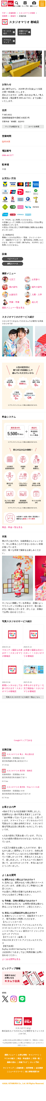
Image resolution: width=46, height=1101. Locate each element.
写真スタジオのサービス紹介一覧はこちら (23, 697)
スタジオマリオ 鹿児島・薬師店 (19, 771)
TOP (3, 13)
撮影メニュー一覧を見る (13, 308)
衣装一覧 (36, 1058)
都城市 (13, 16)
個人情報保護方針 (32, 1071)
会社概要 (39, 1067)
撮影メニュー (10, 1054)
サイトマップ (8, 1067)
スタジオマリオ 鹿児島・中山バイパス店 (23, 787)
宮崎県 (4, 16)
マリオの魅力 (9, 1058)
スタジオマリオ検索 (27, 13)
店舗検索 (12, 13)
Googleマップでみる (23, 740)
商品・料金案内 (24, 1058)
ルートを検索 (33, 127)
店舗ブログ (23, 1062)
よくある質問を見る (11, 959)
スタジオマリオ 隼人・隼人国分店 (20, 754)
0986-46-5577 (8, 155)
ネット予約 (34, 1062)
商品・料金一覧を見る (12, 527)
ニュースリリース (15, 1071)
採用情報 (29, 1067)
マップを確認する (12, 127)
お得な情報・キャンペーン (28, 1054)
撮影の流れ (11, 1062)
